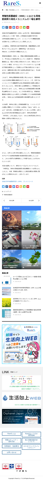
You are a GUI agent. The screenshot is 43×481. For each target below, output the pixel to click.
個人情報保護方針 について (31, 440)
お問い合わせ (11, 452)
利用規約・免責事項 (11, 446)
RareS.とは (12, 434)
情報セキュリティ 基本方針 (11, 440)
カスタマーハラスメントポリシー (31, 447)
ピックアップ (15, 22)
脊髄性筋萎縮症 (8, 194)
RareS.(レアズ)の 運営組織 (31, 434)
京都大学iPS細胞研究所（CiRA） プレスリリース (17, 181)
